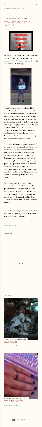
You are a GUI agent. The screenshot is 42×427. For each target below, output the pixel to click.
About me (14, 8)
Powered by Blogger (23, 420)
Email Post (13, 225)
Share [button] (6, 225)
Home (6, 8)
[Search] (36, 3)
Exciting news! (13, 401)
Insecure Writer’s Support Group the (18, 61)
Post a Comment (15, 405)
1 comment (13, 346)
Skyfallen (10, 342)
